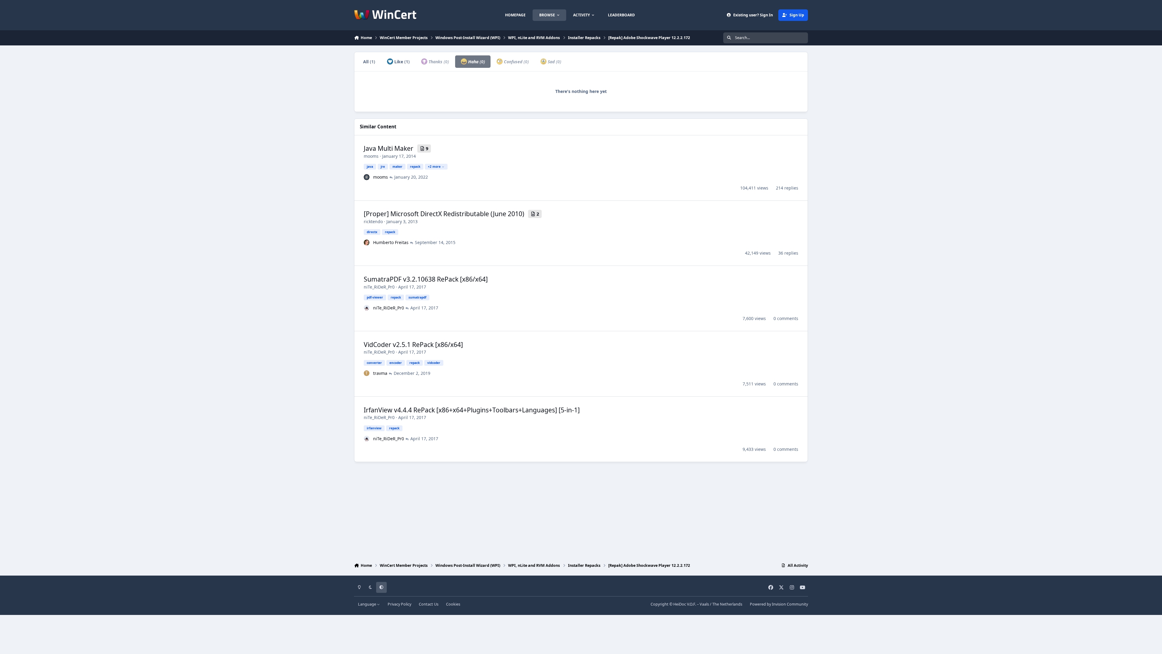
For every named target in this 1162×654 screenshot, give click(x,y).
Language (367, 604)
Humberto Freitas (391, 242)
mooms (371, 156)
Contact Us (428, 604)
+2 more (434, 166)
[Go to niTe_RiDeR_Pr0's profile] (367, 308)
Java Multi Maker (388, 148)
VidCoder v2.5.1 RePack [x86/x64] (413, 344)
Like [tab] (401, 61)
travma (380, 373)
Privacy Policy (399, 604)
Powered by (779, 604)
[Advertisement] (581, 510)
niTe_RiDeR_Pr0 (379, 287)
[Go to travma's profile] (367, 373)
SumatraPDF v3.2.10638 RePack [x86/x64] (426, 279)
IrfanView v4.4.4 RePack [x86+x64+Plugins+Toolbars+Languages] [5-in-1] (472, 410)
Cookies (453, 604)
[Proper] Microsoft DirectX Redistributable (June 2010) (444, 214)
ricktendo (373, 221)
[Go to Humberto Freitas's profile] (367, 242)
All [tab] (369, 61)
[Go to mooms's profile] (367, 177)
